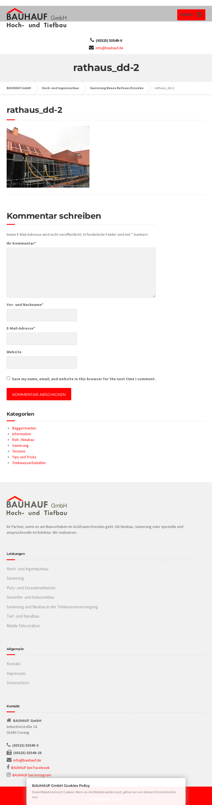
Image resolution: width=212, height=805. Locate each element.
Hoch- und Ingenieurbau (27, 568)
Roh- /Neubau (23, 439)
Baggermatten (24, 428)
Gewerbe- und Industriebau (30, 597)
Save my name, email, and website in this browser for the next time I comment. (84, 378)
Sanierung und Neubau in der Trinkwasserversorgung (52, 606)
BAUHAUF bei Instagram (31, 775)
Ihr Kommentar (21, 243)
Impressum (16, 673)
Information (21, 433)
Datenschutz (18, 682)
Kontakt (14, 663)
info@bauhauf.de (109, 47)
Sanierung (20, 445)
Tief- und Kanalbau (23, 616)
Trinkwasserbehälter (29, 462)
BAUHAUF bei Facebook (30, 767)
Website (14, 351)
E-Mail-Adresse (21, 328)
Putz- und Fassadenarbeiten (31, 587)
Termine (18, 451)
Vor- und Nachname (25, 304)
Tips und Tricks (24, 456)
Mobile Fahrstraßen (23, 625)
